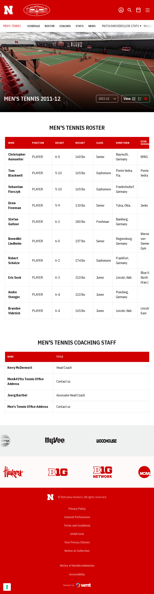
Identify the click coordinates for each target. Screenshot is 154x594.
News (92, 26)
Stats (80, 26)
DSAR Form (77, 534)
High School (145, 142)
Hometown (122, 143)
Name (11, 143)
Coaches (65, 26)
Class (99, 143)
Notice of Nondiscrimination (77, 565)
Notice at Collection (77, 551)
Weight (80, 143)
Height (59, 143)
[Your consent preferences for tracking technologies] (7, 587)
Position (38, 143)
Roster (50, 26)
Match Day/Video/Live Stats (120, 26)
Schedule (33, 26)
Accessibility (77, 574)
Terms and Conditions (77, 525)
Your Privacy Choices (77, 542)
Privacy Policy (77, 509)
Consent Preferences (77, 517)
